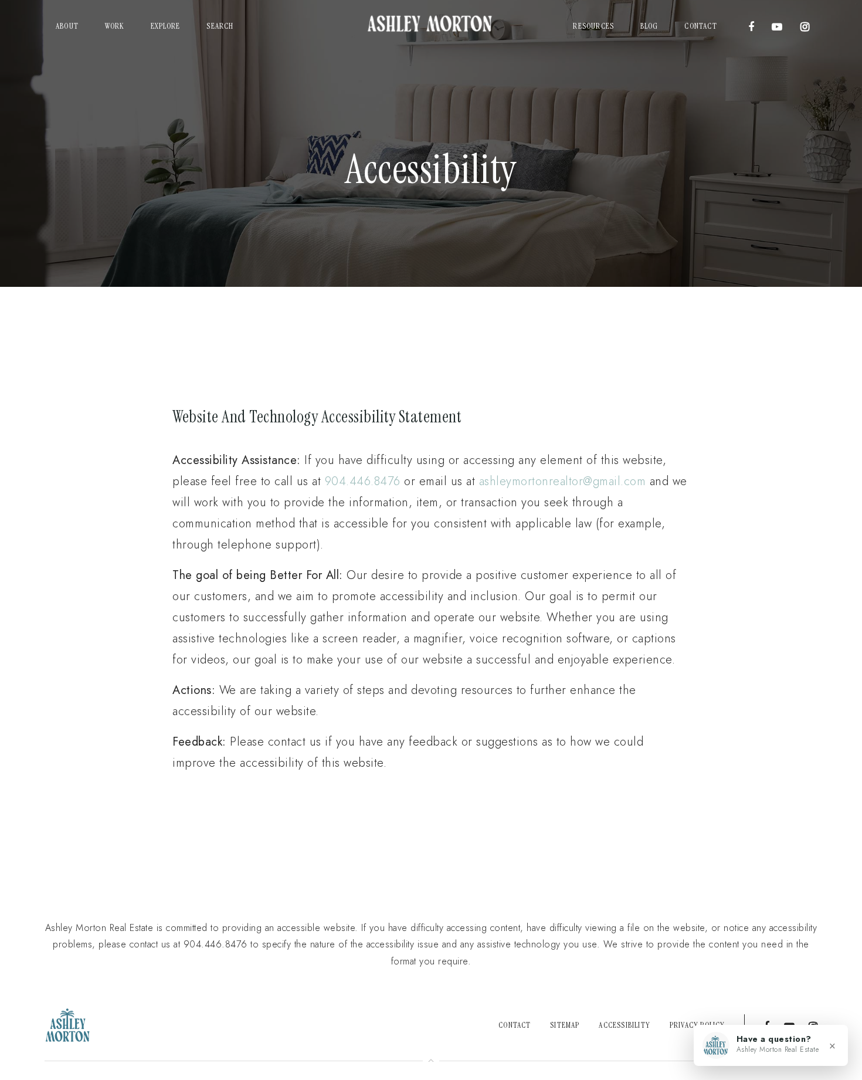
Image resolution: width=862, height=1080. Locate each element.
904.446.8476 (363, 481)
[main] (431, 441)
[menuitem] (67, 26)
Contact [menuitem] (514, 1025)
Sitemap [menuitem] (564, 1025)
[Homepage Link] (431, 25)
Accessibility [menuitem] (624, 1025)
